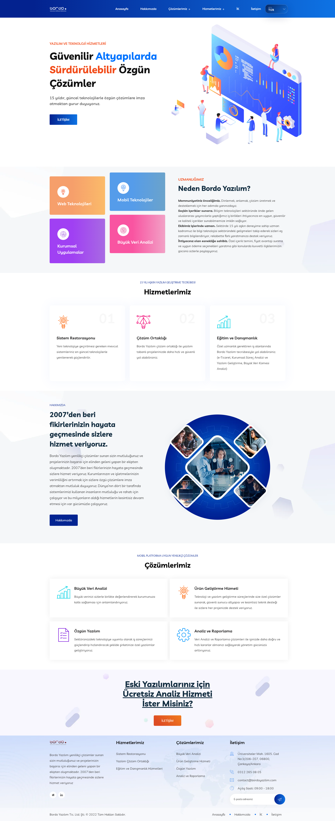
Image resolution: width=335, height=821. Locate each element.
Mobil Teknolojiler (135, 200)
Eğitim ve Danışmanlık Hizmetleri (139, 768)
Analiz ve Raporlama (213, 631)
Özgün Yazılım (87, 631)
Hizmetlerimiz (211, 9)
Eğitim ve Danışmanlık (237, 337)
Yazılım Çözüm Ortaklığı (132, 761)
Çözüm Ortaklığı (152, 337)
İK (238, 9)
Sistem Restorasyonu (76, 337)
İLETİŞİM (63, 120)
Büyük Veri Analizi (135, 242)
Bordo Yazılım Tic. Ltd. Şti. (67, 814)
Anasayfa (121, 9)
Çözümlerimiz (177, 9)
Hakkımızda (148, 9)
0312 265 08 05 (249, 772)
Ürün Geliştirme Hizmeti (216, 588)
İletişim (256, 9)
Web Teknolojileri (74, 203)
